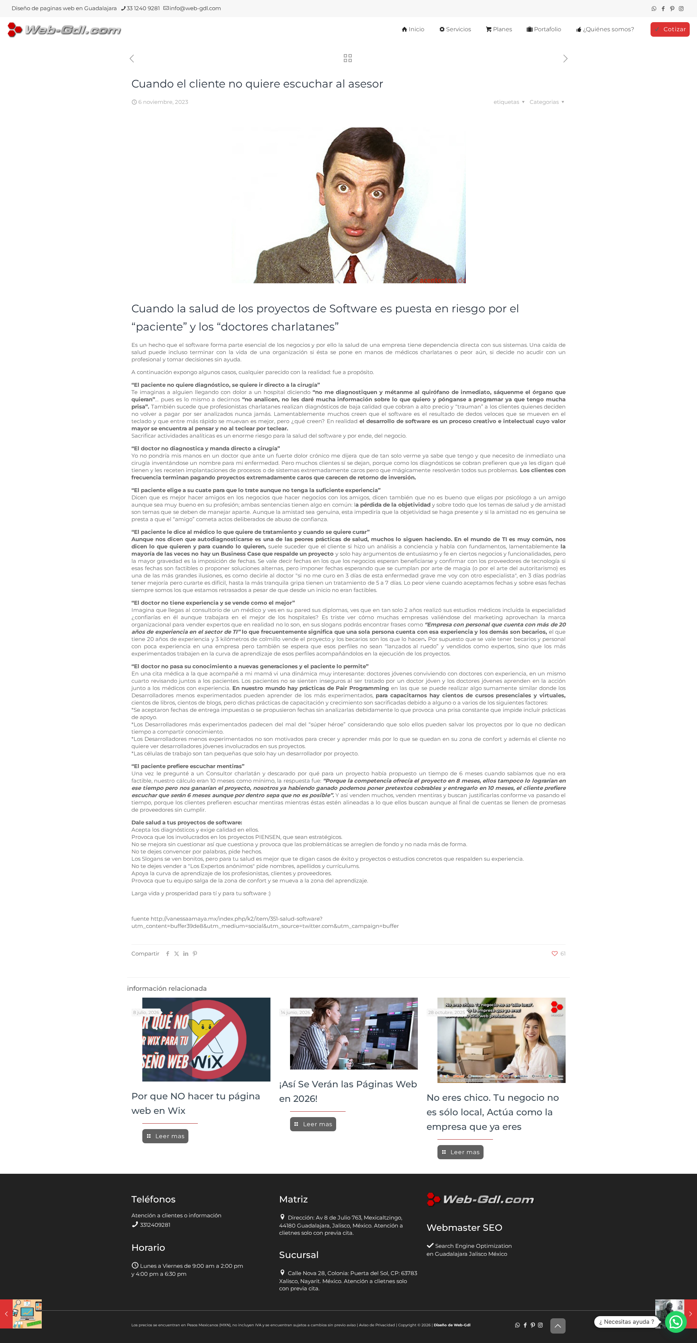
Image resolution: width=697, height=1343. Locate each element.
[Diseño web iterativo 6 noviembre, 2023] (21, 1313)
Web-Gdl (462, 1325)
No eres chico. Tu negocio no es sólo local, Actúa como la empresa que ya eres (493, 1112)
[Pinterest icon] (672, 8)
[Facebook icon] (663, 8)
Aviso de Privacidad (377, 1325)
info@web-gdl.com (195, 8)
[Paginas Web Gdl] (64, 29)
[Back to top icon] (558, 1326)
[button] (676, 1322)
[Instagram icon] (681, 8)
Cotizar (675, 29)
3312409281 (155, 1224)
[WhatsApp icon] (654, 8)
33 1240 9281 (143, 8)
